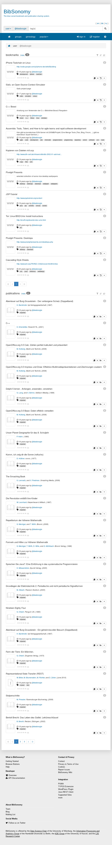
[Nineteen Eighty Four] (10, 617)
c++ (27, 118)
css (21, 271)
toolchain (39, 74)
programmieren (57, 140)
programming (68, 140)
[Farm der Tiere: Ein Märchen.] (10, 660)
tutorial (44, 206)
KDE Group (59, 834)
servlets (31, 206)
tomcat (38, 206)
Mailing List (10, 815)
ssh (31, 162)
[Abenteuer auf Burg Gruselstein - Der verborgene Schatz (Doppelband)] (10, 310)
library (32, 118)
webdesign (41, 271)
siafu (21, 96)
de (102, 23)
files (26, 162)
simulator (28, 96)
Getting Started (12, 761)
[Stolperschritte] (10, 704)
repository (78, 140)
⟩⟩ (32, 741)
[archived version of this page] (101, 78)
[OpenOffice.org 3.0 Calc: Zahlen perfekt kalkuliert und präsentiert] (10, 354)
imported (22, 313)
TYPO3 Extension (66, 787)
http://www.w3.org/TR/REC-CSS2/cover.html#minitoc (37, 264)
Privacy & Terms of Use (68, 764)
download (38, 184)
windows (44, 118)
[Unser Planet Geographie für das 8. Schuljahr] (10, 441)
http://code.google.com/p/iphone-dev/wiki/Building (36, 66)
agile (21, 140)
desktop (22, 184)
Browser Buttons (13, 764)
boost (21, 118)
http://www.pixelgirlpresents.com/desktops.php (35, 242)
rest (28, 685)
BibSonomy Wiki (65, 772)
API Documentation (16, 778)
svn (98, 140)
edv (41, 140)
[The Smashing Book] (10, 485)
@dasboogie (20, 28)
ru (106, 23)
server (85, 140)
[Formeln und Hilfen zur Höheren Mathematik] (10, 551)
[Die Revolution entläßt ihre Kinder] (10, 507)
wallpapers (54, 184)
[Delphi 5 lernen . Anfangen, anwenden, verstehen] (10, 398)
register (96, 36)
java (21, 206)
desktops (30, 184)
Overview (12, 775)
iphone (32, 74)
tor (21, 228)
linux (37, 118)
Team (8, 809)
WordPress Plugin (65, 789)
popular (43, 36)
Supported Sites (65, 795)
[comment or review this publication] (22, 316)
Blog (7, 812)
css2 (25, 271)
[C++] (10, 332)
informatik (48, 140)
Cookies (61, 767)
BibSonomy (17, 12)
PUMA (61, 784)
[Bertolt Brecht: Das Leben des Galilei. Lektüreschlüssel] (10, 726)
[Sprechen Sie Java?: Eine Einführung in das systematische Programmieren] (10, 573)
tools (102, 140)
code (26, 140)
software (91, 140)
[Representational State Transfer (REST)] (10, 682)
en (98, 23)
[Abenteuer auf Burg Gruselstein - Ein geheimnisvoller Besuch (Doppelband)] (10, 639)
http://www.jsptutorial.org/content (29, 198)
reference (32, 271)
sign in (82, 36)
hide (22, 55)
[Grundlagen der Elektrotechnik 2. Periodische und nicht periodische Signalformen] (10, 595)
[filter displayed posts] (97, 55)
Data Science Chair (38, 831)
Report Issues (64, 770)
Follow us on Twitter (17, 823)
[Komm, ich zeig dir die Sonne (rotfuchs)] (10, 463)
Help (7, 767)
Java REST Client (65, 792)
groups (18, 36)
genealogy (30, 36)
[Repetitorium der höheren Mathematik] (10, 529)
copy (21, 162)
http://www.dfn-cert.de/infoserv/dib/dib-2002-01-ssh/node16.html (40, 154)
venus (35, 96)
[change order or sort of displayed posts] (101, 55)
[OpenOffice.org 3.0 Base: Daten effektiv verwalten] (10, 419)
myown (22, 685)
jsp (26, 206)
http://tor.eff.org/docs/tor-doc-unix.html (31, 220)
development (24, 74)
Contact (61, 761)
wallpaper (46, 184)
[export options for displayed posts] (104, 55)
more (60, 798)
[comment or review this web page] (22, 78)
